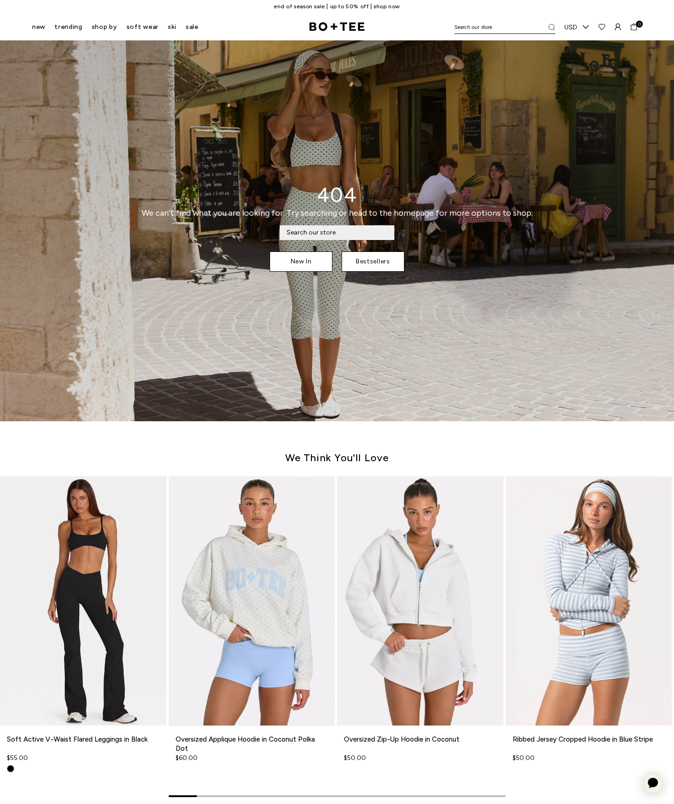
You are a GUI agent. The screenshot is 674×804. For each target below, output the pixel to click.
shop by (104, 27)
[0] (633, 26)
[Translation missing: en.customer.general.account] (617, 26)
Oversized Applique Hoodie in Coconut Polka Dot (245, 744)
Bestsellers (373, 261)
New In (301, 261)
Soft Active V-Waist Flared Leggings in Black (77, 739)
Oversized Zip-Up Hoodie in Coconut (401, 739)
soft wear (143, 27)
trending (69, 27)
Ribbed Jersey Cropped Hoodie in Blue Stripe (583, 739)
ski (172, 27)
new (38, 27)
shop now (374, 6)
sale (192, 27)
